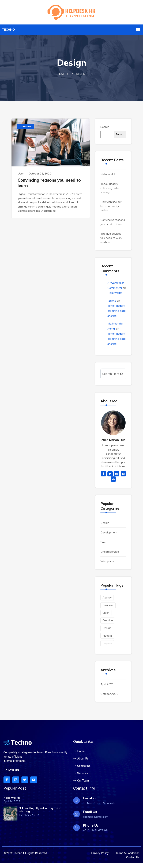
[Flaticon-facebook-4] (6, 779)
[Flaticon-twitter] (24, 779)
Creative (108, 620)
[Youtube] (33, 779)
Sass (103, 542)
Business (108, 605)
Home (61, 74)
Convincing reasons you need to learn (49, 182)
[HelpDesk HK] (71, 11)
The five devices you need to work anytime (111, 238)
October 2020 (109, 694)
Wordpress (25, 126)
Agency (107, 597)
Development (108, 532)
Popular (107, 643)
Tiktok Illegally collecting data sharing (109, 188)
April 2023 (107, 684)
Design (104, 523)
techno (111, 300)
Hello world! (107, 174)
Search (104, 127)
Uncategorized (109, 551)
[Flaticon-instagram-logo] (15, 779)
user (21, 173)
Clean (106, 612)
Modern (107, 635)
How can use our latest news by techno (110, 206)
